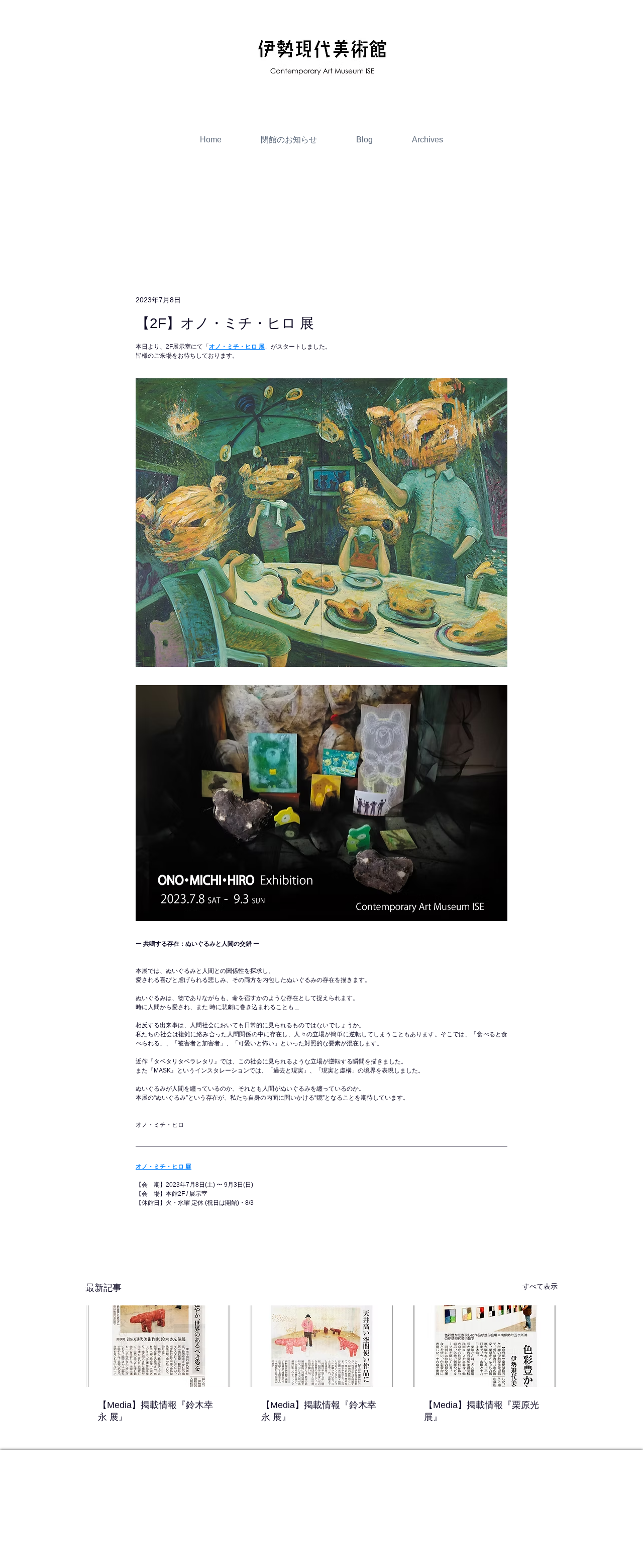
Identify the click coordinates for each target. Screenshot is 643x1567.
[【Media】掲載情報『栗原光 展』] (484, 1346)
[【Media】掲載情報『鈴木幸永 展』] (158, 1346)
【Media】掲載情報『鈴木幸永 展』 (155, 1411)
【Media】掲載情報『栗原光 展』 (481, 1411)
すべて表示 (540, 1286)
